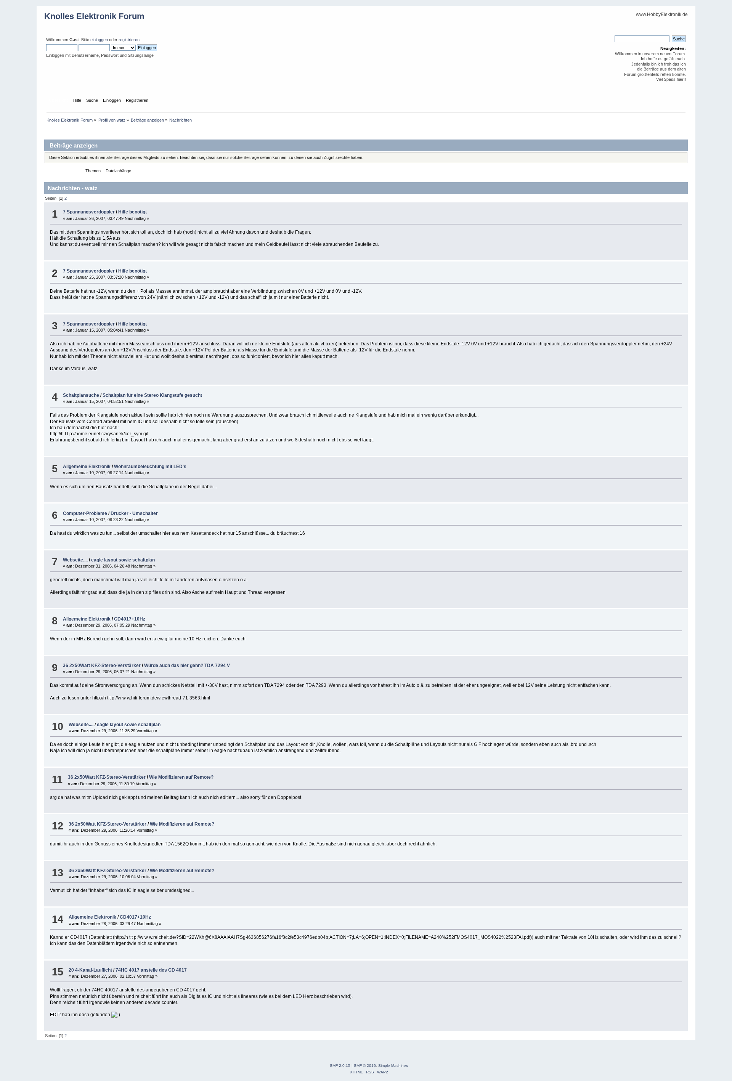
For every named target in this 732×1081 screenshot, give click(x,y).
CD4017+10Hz (129, 619)
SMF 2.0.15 (340, 1065)
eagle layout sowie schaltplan (123, 560)
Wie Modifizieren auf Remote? (181, 777)
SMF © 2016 (365, 1065)
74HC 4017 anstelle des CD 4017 (151, 970)
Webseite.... (75, 560)
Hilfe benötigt (132, 212)
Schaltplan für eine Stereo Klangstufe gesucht (152, 395)
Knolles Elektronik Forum (94, 16)
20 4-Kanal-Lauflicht (90, 970)
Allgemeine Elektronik (87, 466)
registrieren (129, 39)
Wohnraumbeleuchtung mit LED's (150, 466)
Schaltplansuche (81, 395)
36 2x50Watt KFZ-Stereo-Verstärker (102, 665)
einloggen (99, 39)
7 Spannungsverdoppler (89, 212)
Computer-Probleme (85, 513)
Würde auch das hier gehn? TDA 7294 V (187, 665)
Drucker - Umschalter (134, 513)
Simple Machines (393, 1065)
